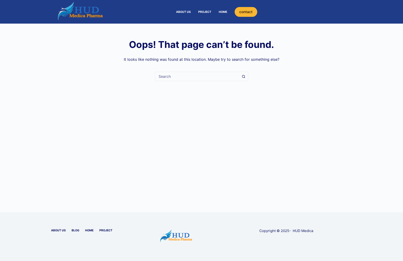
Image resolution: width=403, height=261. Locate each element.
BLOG (75, 230)
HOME (223, 12)
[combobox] (197, 76)
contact (246, 12)
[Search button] (243, 76)
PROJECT (204, 12)
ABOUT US (183, 12)
